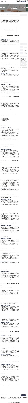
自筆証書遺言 (26, 61)
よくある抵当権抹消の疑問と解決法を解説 (8, 29)
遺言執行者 (23, 58)
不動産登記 (23, 61)
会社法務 (24, 60)
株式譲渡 (21, 61)
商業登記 (21, 58)
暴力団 (25, 58)
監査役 (25, 59)
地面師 (23, 59)
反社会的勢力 (22, 59)
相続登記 (23, 62)
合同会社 (21, 60)
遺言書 (21, 62)
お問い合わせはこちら (24, 1)
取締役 (26, 62)
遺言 (24, 62)
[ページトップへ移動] (27, 395)
